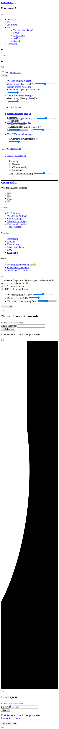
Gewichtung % (23, 89)
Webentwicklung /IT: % (19, 294)
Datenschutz (19, 35)
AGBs (16, 38)
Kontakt (17, 41)
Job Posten (12, 24)
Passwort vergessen (10, 718)
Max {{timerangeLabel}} (20, 173)
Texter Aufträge (14, 226)
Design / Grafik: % (17, 298)
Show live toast (9, 723)
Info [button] (9, 27)
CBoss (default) (18, 124)
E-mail (4, 322)
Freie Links (15, 72)
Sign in (5, 710)
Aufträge (11, 19)
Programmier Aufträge (18, 224)
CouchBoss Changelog (18, 267)
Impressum (12, 239)
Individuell (17, 170)
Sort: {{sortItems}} (16, 113)
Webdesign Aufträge (17, 216)
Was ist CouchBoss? (23, 30)
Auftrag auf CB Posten (18, 270)
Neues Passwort (9, 326)
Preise (10, 22)
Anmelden (12, 44)
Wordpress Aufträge (16, 221)
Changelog (12, 252)
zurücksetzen (8, 329)
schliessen (7, 307)
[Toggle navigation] (14, 3)
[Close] (2, 14)
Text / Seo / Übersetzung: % (21, 301)
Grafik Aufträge (15, 218)
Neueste (15, 121)
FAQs (16, 33)
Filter (4, 75)
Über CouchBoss (15, 247)
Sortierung (13, 161)
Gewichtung (13, 84)
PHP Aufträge (14, 213)
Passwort (5, 706)
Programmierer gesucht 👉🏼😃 (21, 264)
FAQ (9, 249)
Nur (13, 72)
